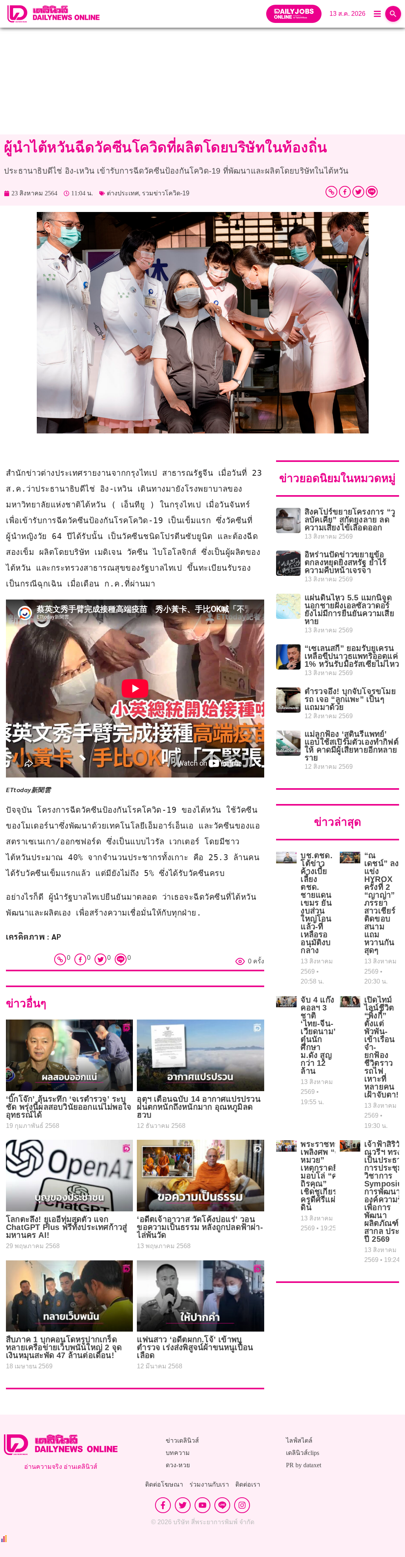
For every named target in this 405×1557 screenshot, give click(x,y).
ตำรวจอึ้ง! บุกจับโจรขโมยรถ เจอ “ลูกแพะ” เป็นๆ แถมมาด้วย (350, 699)
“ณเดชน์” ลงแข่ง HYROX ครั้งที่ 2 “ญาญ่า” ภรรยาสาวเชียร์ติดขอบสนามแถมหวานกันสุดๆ (381, 903)
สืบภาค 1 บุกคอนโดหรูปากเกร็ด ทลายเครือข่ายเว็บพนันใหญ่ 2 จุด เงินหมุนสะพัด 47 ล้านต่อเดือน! (64, 1347)
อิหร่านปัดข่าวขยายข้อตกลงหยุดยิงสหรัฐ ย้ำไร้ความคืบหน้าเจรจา (345, 562)
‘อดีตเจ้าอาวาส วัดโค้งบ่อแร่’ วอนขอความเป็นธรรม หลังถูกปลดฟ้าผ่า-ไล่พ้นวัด (200, 1227)
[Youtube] (202, 1505)
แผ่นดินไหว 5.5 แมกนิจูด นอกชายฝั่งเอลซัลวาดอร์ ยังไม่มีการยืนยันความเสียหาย (349, 609)
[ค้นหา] (393, 14)
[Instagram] (242, 1505)
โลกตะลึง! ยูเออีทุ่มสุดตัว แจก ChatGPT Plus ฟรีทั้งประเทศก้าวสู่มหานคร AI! (66, 1227)
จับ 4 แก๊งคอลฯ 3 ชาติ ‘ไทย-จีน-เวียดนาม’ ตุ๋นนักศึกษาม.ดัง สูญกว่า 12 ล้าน (318, 1035)
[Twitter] (358, 192)
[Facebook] (345, 192)
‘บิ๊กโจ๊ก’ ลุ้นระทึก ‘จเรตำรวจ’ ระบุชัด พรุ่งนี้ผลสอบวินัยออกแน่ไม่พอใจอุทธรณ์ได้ (68, 1107)
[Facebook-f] (163, 1505)
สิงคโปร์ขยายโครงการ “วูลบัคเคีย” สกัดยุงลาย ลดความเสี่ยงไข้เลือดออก (350, 519)
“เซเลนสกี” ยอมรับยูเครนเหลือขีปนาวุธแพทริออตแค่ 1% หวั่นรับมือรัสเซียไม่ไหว (352, 656)
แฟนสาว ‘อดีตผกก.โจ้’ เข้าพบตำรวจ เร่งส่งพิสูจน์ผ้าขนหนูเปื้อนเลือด (195, 1347)
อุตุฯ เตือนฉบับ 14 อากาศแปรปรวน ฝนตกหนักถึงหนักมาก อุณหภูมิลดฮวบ (198, 1107)
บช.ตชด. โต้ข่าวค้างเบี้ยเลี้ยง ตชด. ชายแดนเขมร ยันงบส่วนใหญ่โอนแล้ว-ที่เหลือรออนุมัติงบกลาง (316, 903)
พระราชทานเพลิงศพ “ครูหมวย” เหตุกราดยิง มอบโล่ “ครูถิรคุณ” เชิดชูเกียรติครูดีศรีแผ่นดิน (322, 1176)
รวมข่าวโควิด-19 (165, 193)
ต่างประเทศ (123, 193)
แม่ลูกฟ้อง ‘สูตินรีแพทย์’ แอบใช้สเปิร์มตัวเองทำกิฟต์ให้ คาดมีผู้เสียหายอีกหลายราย (352, 746)
